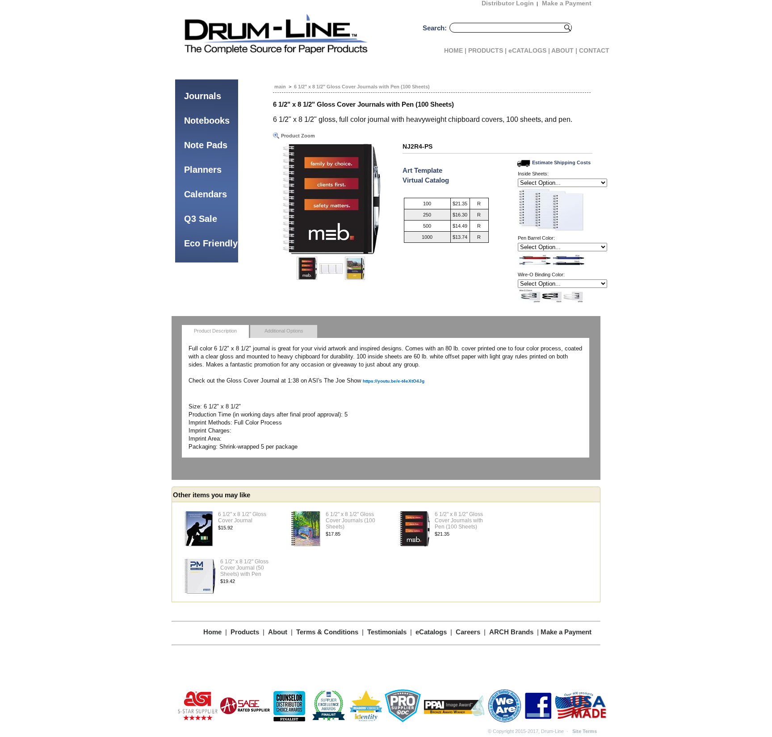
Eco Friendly (211, 243)
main (280, 86)
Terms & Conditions (327, 632)
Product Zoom (297, 135)
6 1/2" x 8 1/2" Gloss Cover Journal (242, 517)
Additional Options (283, 330)
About (277, 632)
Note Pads (205, 145)
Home (212, 632)
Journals (202, 96)
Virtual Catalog (426, 180)
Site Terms (584, 731)
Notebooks (207, 120)
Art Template (422, 170)
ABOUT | (564, 50)
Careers (468, 632)
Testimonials (387, 632)
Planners (203, 170)
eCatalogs (431, 632)
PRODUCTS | (487, 50)
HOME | (455, 50)
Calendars (205, 194)
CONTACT (594, 50)
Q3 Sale (200, 219)
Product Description (215, 330)
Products (245, 632)
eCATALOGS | (529, 50)
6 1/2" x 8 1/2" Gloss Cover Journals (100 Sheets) (350, 520)
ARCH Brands (511, 632)
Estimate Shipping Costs (561, 162)
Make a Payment (566, 632)
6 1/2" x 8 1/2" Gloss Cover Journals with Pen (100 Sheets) (362, 86)
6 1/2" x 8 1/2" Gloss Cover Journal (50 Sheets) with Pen (244, 567)
